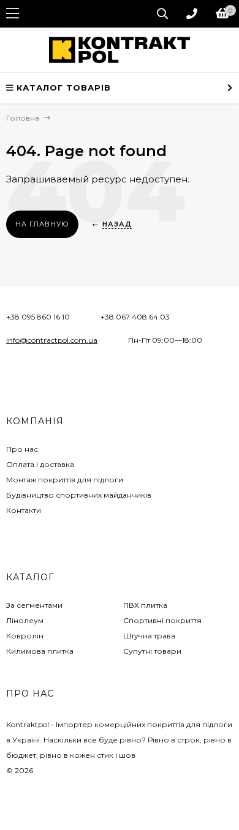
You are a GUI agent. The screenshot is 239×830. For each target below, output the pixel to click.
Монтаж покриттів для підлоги (64, 479)
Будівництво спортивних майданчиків (78, 494)
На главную (42, 224)
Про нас (22, 449)
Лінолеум (25, 620)
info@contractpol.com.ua (51, 340)
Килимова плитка (40, 651)
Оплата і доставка (40, 464)
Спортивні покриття (162, 620)
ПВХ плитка (145, 605)
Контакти (23, 510)
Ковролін (25, 635)
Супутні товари (152, 651)
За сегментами (34, 605)
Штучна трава (149, 635)
